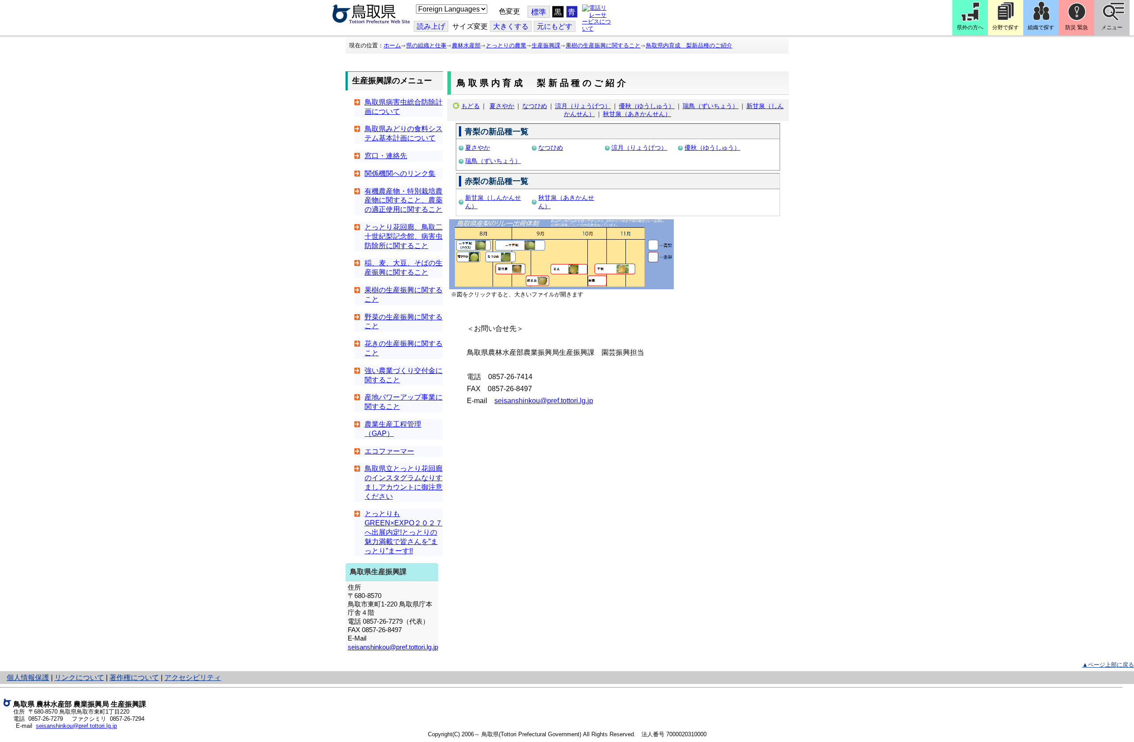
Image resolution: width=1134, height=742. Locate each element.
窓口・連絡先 (386, 155)
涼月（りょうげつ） (583, 105)
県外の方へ (970, 27)
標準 (538, 12)
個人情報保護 (28, 677)
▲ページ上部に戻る (1108, 664)
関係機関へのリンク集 (400, 173)
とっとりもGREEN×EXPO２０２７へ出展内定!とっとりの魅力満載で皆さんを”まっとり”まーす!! (404, 532)
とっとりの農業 (506, 45)
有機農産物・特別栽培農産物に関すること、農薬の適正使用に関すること (404, 200)
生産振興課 (546, 45)
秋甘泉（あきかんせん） (637, 113)
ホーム (392, 45)
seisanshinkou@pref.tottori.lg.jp (393, 647)
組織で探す (1041, 27)
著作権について (134, 677)
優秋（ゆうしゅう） (647, 105)
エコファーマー (389, 451)
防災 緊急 (1076, 27)
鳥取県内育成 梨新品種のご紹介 (689, 45)
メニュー (1111, 27)
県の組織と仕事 (426, 45)
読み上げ (431, 26)
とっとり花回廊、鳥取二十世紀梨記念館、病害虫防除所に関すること (404, 236)
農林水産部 (466, 45)
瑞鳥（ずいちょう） (710, 105)
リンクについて (79, 677)
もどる (470, 105)
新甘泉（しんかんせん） (493, 202)
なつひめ (534, 105)
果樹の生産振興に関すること (603, 45)
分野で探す (1005, 27)
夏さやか (501, 105)
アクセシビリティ (192, 677)
